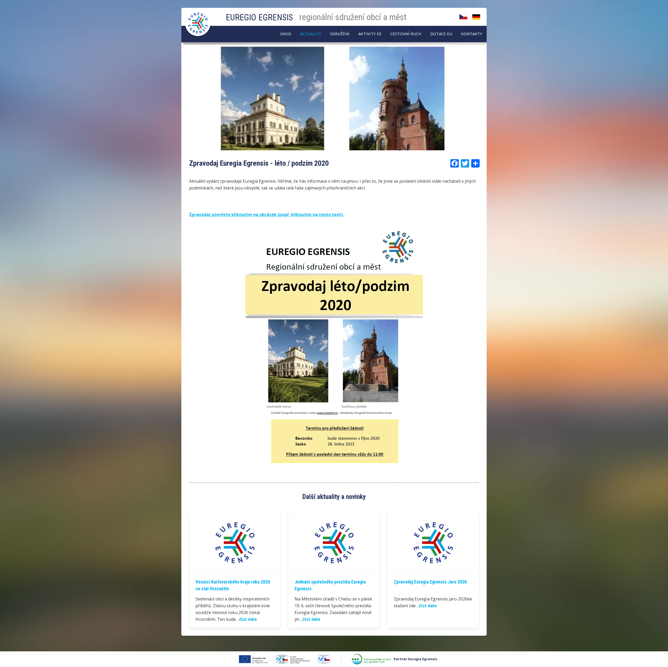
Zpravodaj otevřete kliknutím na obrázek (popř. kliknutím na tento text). (266, 214)
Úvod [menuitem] (285, 33)
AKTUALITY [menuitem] (310, 33)
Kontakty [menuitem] (471, 33)
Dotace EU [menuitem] (441, 33)
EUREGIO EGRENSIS (259, 17)
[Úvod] (198, 18)
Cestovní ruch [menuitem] (405, 33)
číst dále (248, 619)
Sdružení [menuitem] (339, 33)
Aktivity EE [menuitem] (369, 33)
